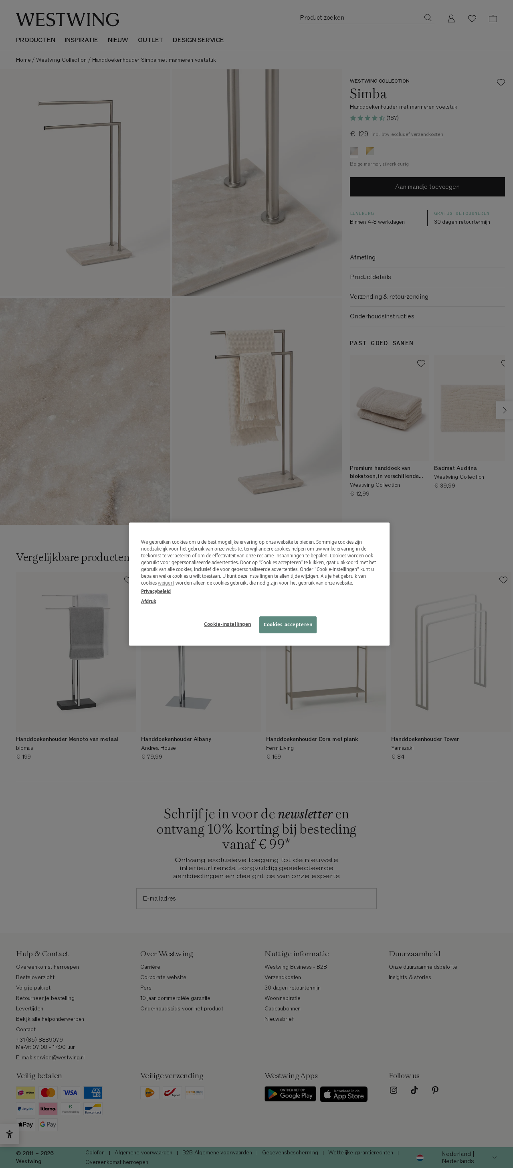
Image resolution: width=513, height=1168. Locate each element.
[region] (259, 584)
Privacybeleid (156, 591)
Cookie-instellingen (227, 624)
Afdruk (148, 601)
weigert (166, 583)
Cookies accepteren (288, 624)
